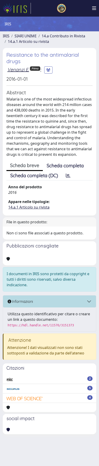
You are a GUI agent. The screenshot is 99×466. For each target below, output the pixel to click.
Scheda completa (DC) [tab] (34, 175)
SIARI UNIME (26, 35)
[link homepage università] (61, 8)
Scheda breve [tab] (24, 165)
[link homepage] (17, 8)
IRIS (6, 35)
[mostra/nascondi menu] (94, 8)
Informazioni (22, 301)
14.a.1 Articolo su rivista (28, 41)
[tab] (68, 175)
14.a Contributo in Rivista (63, 35)
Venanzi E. (18, 69)
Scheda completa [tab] (65, 165)
